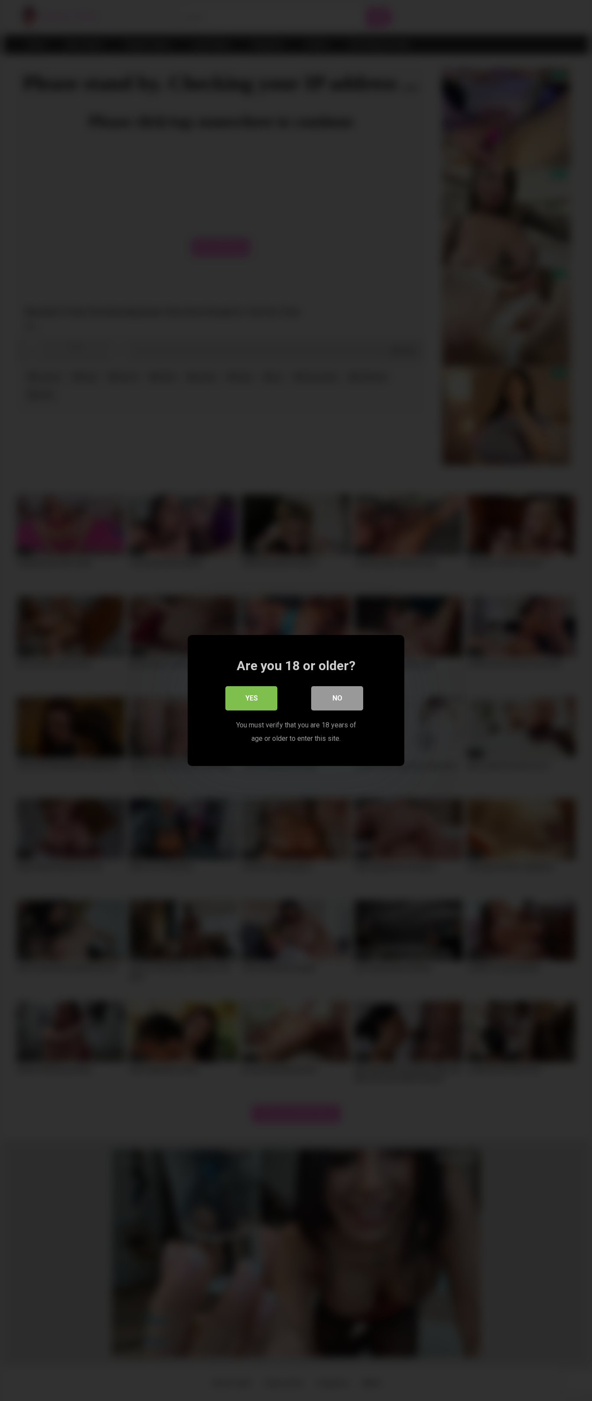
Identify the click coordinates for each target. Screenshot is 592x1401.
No (337, 698)
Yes (251, 698)
